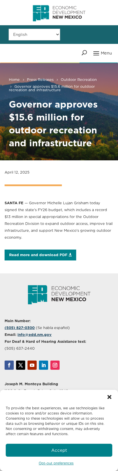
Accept (59, 450)
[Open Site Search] (84, 52)
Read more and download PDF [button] (38, 255)
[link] (59, 23)
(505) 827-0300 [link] (20, 328)
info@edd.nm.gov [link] (34, 334)
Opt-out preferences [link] (56, 463)
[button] (109, 397)
